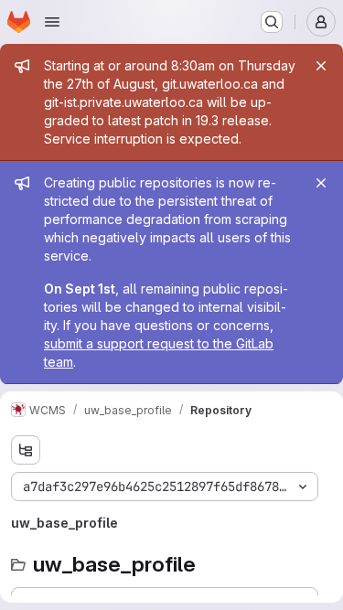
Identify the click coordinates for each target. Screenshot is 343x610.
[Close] (321, 66)
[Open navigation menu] (52, 22)
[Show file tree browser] (25, 450)
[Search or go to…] (272, 22)
